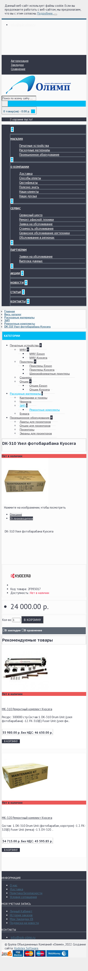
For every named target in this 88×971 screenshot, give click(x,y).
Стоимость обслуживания (36, 228)
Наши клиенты (29, 191)
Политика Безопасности (26, 893)
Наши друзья (28, 196)
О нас (13, 885)
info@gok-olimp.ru (23, 937)
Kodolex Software (26, 948)
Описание (16, 514)
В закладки (13, 630)
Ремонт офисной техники (36, 219)
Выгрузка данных (31, 261)
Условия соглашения (23, 897)
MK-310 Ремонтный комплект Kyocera (27, 709)
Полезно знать (29, 187)
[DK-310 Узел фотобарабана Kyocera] (25, 503)
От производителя (21, 518)
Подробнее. (45, 13)
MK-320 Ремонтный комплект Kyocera (27, 818)
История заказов (21, 915)
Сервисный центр (31, 215)
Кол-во (6, 620)
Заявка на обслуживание (36, 224)
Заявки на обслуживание (36, 256)
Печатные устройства (34, 145)
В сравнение (33, 630)
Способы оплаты (30, 178)
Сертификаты (28, 182)
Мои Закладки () (21, 919)
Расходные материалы (34, 150)
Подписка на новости (24, 923)
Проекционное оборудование (39, 154)
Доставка (26, 173)
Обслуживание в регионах (36, 237)
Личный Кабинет (21, 911)
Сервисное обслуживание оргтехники (44, 233)
